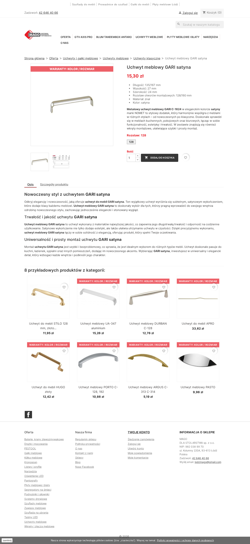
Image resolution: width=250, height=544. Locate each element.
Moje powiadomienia (140, 453)
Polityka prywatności (87, 443)
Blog (78, 462)
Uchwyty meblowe (149, 36)
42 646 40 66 (48, 12)
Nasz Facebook (84, 466)
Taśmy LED (31, 517)
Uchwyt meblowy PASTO (198, 387)
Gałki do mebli (140, 4)
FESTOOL (30, 448)
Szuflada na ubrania (36, 512)
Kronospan (30, 462)
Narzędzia (210, 36)
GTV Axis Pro (83, 36)
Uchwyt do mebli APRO (198, 323)
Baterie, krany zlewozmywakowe (44, 439)
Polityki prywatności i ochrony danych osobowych (185, 540)
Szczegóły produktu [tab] (54, 184)
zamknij (7, 540)
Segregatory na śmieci (37, 489)
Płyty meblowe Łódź (165, 4)
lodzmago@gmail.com (208, 462)
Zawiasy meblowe (35, 508)
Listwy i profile (33, 466)
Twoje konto (139, 432)
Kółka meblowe (33, 457)
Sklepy (79, 457)
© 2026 (124, 536)
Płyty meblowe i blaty (183, 36)
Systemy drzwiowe (35, 498)
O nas (64, 42)
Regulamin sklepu (85, 439)
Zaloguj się (134, 443)
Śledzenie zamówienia (141, 439)
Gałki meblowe (33, 453)
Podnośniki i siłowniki (36, 494)
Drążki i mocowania (36, 443)
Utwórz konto (136, 448)
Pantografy (31, 480)
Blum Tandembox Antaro (114, 36)
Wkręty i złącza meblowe (39, 526)
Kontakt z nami (84, 453)
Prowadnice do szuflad (113, 4)
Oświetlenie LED (34, 475)
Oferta (66, 36)
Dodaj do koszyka (159, 157)
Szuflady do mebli (83, 4)
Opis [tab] (30, 184)
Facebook (28, 414)
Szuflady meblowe (35, 503)
